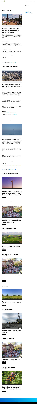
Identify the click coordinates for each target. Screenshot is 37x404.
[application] (12, 188)
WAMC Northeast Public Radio (12, 62)
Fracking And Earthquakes (7, 309)
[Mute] (19, 217)
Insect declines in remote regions (28, 12)
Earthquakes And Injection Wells (8, 201)
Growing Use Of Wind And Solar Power (10, 173)
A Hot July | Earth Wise (7, 10)
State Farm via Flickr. (15, 114)
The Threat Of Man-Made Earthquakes (10, 254)
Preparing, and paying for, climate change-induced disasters (9, 112)
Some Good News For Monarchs (8, 367)
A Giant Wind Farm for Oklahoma (9, 228)
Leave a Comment (10, 67)
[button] (35, 0)
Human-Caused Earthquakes (8, 338)
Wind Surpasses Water (6, 285)
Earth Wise (3, 1)
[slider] (20, 188)
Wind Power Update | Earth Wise (8, 120)
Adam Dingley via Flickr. (14, 167)
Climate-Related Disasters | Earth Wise (10, 66)
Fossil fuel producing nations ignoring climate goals (30, 13)
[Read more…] (4, 197)
